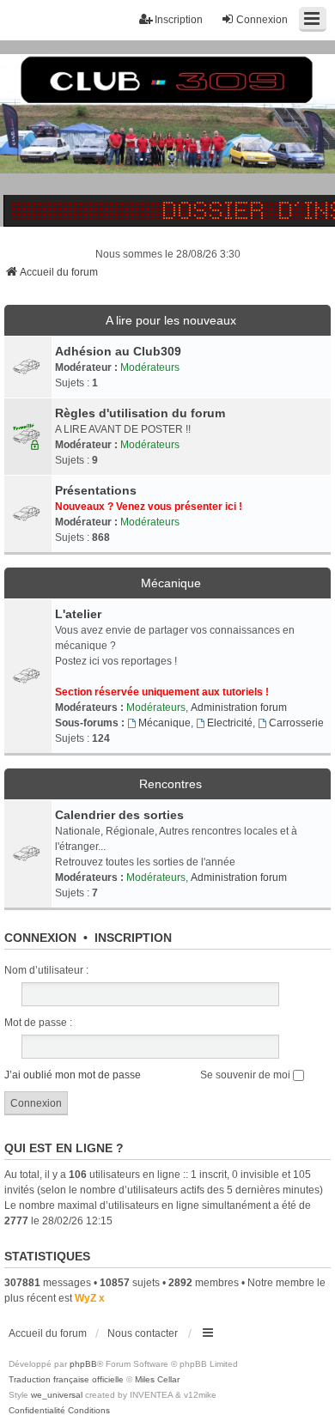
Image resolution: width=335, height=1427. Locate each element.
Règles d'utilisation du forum (140, 413)
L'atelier (78, 614)
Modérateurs (150, 367)
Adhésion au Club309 (118, 351)
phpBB (83, 1364)
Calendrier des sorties (119, 815)
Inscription (133, 937)
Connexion (40, 937)
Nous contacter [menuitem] (142, 1333)
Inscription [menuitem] (179, 20)
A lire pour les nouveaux (171, 320)
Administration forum (239, 707)
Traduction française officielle (66, 1379)
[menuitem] (37, 1410)
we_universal (56, 1395)
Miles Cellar (157, 1379)
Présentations (96, 490)
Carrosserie (296, 723)
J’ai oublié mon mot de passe (72, 1075)
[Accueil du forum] (167, 133)
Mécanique (171, 583)
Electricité (230, 723)
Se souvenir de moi (246, 1075)
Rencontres (170, 784)
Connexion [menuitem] (262, 20)
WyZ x (90, 1298)
